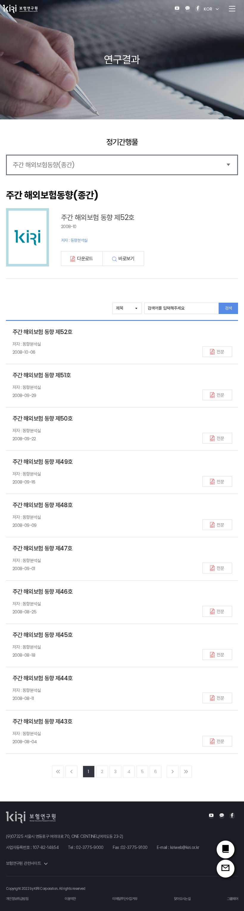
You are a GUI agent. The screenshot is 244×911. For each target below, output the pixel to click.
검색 (228, 308)
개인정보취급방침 (17, 899)
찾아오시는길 (182, 899)
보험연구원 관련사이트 (24, 863)
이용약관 (70, 899)
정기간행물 (122, 142)
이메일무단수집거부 (124, 899)
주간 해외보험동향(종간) (44, 165)
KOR (208, 9)
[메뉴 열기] (232, 9)
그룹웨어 (232, 899)
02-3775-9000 (89, 847)
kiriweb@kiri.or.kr (184, 847)
